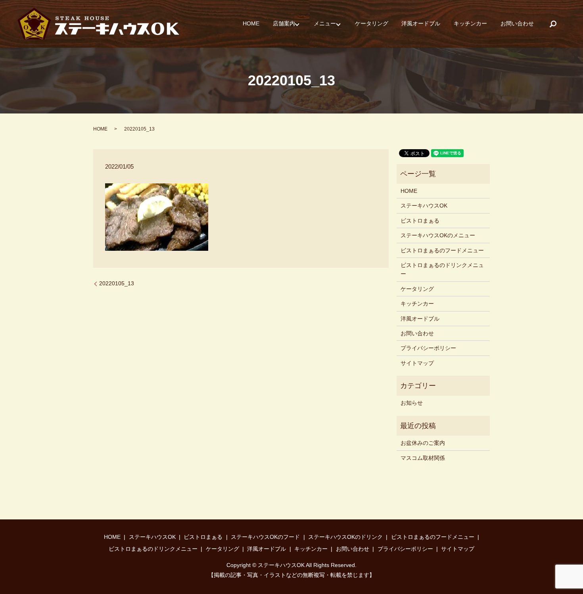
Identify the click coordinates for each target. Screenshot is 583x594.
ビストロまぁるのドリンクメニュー (442, 269)
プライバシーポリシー (428, 348)
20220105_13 (116, 283)
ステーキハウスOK (424, 205)
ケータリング (371, 24)
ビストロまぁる (420, 220)
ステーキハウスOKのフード (265, 537)
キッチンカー (470, 24)
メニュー (325, 24)
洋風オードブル (420, 24)
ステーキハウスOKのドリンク (345, 537)
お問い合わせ (517, 24)
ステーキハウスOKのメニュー (438, 235)
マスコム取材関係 (423, 458)
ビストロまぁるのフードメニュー (442, 250)
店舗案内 (284, 24)
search (553, 24)
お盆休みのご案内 (423, 443)
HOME (251, 24)
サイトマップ (417, 363)
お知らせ (412, 403)
